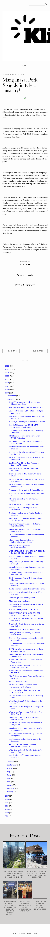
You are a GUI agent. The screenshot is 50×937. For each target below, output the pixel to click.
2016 (7, 799)
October (10, 762)
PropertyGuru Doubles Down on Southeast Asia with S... (22, 746)
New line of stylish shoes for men (23, 610)
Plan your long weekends (19, 601)
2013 (7, 809)
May (9, 778)
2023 (7, 376)
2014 (7, 806)
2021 (7, 383)
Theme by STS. (31, 933)
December (11, 396)
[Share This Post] (23, 264)
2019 (7, 390)
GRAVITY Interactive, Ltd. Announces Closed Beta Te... (24, 403)
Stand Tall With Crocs (18, 682)
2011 (7, 816)
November (11, 399)
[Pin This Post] (26, 264)
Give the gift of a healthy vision (22, 598)
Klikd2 (15, 933)
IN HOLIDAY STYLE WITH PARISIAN (24, 504)
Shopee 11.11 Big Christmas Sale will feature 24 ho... (24, 718)
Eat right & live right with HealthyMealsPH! (19, 547)
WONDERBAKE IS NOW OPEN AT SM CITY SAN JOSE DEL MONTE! (27, 552)
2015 (7, 803)
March (9, 785)
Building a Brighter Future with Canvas (25, 629)
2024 (7, 373)
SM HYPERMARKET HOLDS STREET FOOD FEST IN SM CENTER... (24, 614)
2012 (7, 813)
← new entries (11, 351)
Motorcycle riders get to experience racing (27, 422)
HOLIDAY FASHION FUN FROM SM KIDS (26, 408)
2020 (7, 386)
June (9, 775)
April (9, 782)
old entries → (39, 351)
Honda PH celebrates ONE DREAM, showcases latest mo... (24, 426)
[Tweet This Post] (21, 264)
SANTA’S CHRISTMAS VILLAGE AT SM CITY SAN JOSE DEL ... (25, 666)
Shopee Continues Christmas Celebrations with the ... (21, 541)
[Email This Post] (29, 264)
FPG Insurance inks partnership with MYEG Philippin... (24, 437)
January (10, 792)
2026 (7, 366)
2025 (7, 369)
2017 (7, 796)
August (10, 768)
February (11, 788)
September (12, 765)
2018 (7, 393)
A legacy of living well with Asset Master (26, 490)
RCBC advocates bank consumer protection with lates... (23, 686)
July (9, 772)
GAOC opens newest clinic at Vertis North (27, 589)
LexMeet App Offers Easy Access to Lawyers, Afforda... (24, 464)
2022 (7, 379)
